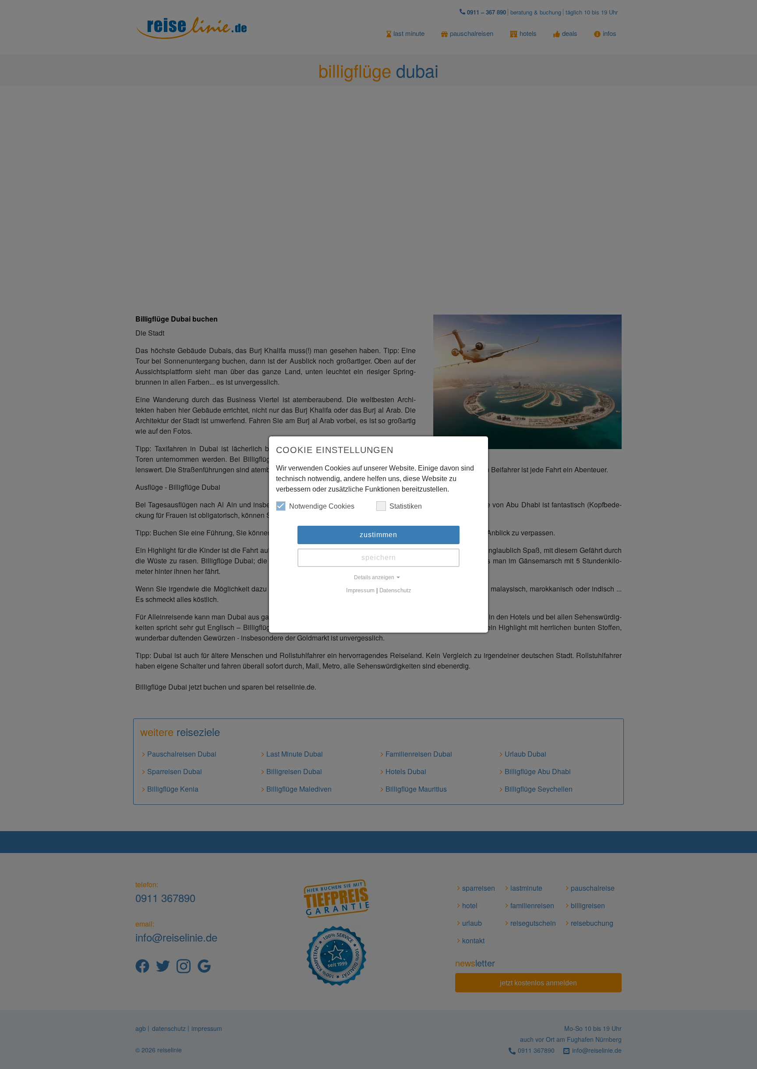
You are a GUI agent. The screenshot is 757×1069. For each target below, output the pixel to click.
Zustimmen (378, 534)
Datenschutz (395, 590)
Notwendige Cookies (321, 506)
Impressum (360, 590)
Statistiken (405, 506)
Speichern (378, 557)
